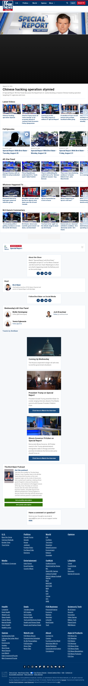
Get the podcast (21, 470)
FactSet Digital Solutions (16, 682)
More (51, 3)
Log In (73, 3)
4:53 (58, 196)
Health (5, 607)
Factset (63, 680)
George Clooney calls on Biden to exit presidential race (11, 175)
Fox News (8, 6)
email (46, 273)
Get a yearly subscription (23, 504)
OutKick (49, 560)
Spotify (59, 666)
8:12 (77, 170)
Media (4, 560)
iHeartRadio (63, 666)
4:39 (19, 221)
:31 (58, 113)
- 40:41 (80, 145)
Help (63, 672)
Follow (55, 314)
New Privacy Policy (23, 672)
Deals (26, 607)
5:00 (77, 221)
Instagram (32, 666)
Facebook (24, 666)
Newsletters (55, 666)
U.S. (17, 3)
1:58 (77, 113)
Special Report (16, 248)
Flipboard (40, 666)
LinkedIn (44, 666)
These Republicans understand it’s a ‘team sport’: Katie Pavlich (29, 175)
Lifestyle (71, 560)
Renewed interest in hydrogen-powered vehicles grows (9, 200)
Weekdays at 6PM (16, 246)
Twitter (28, 666)
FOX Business (52, 607)
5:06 (77, 196)
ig (49, 273)
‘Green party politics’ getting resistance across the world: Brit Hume (11, 226)
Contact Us (68, 672)
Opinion (44, 3)
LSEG (58, 682)
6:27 (19, 170)
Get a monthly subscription (23, 500)
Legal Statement (29, 682)
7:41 (19, 113)
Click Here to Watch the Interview (44, 410)
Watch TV (81, 3)
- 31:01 (51, 145)
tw (42, 273)
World (35, 3)
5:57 (38, 196)
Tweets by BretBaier (10, 331)
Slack (47, 666)
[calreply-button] (82, 247)
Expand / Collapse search (67, 3)
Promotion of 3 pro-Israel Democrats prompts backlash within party (69, 117)
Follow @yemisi (17, 323)
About (48, 633)
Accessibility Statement (16, 674)
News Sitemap (28, 674)
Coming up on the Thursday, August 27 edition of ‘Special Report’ (50, 117)
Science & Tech (75, 607)
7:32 (58, 170)
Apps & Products (75, 633)
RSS (51, 666)
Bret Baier (17, 285)
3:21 (58, 221)
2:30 (19, 196)
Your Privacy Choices (40, 672)
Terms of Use (13, 672)
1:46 (38, 113)
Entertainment (30, 560)
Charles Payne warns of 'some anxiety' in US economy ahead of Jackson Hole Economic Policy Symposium (30, 119)
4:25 (38, 221)
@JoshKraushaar (63, 314)
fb (38, 273)
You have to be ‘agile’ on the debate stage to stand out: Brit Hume (49, 226)
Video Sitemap (38, 674)
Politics (26, 3)
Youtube (36, 666)
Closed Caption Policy (54, 672)
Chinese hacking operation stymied (28, 89)
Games (5, 633)
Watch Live (28, 633)
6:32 (38, 170)
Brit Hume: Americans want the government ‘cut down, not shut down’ (30, 226)
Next (85, 112)
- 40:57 (23, 145)
